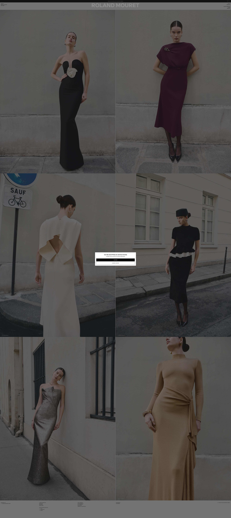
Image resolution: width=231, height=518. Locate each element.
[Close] (135, 253)
